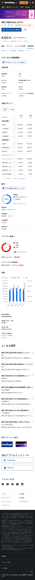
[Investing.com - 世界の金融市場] (11, 2)
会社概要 (21, 494)
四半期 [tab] (12, 109)
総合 (2, 46)
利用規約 (3, 556)
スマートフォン (6, 497)
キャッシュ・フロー (7, 155)
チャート (10, 46)
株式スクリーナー (13, 7)
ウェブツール (5, 505)
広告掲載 (21, 497)
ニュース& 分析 (20, 46)
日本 (22, 7)
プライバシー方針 (5, 562)
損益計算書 (13, 50)
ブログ (3, 494)
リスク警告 (4, 568)
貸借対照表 (21, 50)
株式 (3, 7)
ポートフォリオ (6, 501)
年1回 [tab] (5, 109)
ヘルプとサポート (24, 501)
